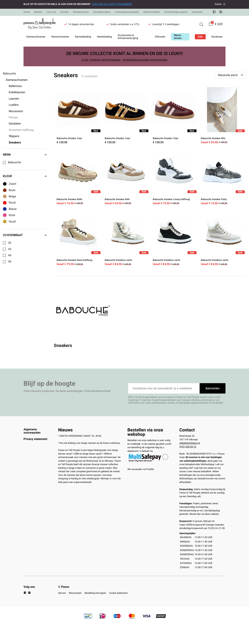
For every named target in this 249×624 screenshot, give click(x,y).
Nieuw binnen (178, 37)
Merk (7, 154)
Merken (38, 12)
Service (62, 593)
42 (9, 242)
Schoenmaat (13, 235)
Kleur (7, 176)
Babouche (14, 162)
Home (27, 12)
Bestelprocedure (101, 12)
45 (9, 261)
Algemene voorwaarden (32, 431)
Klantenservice (81, 12)
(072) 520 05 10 (187, 446)
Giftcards (160, 36)
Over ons (51, 12)
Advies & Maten (151, 12)
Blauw (13, 209)
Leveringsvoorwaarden (127, 12)
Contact (64, 12)
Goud (12, 221)
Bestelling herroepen (95, 593)
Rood (12, 202)
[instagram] (221, 12)
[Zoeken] (201, 24)
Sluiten (218, 4)
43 (9, 249)
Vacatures (197, 12)
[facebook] (214, 12)
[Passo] (40, 24)
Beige (12, 196)
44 (9, 255)
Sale (200, 36)
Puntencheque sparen (175, 12)
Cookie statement (118, 593)
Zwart (12, 183)
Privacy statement (35, 439)
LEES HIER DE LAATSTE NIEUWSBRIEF (112, 4)
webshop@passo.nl (189, 443)
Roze (12, 215)
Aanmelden (212, 388)
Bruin (12, 190)
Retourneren (75, 593)
